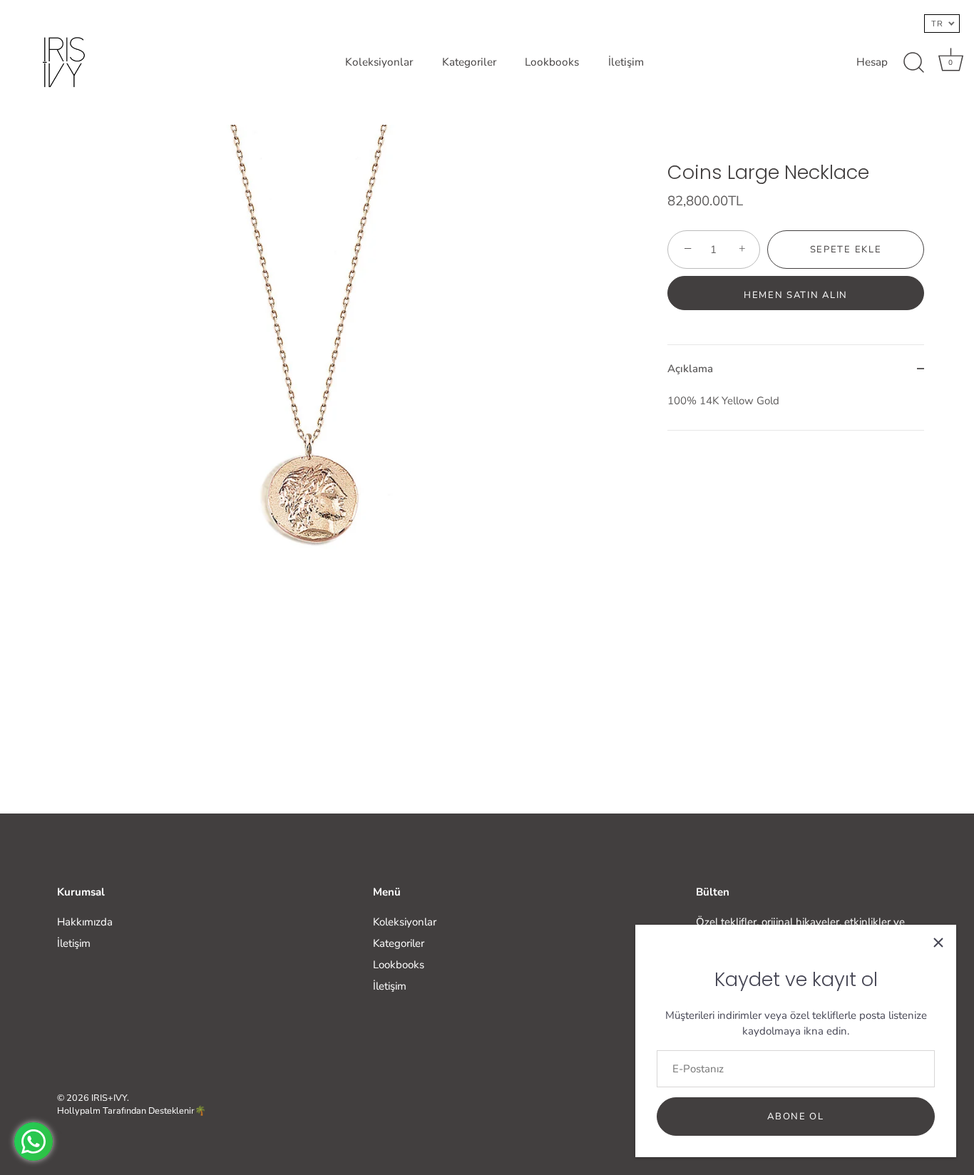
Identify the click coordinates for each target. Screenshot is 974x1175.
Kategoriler (469, 62)
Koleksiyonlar (379, 62)
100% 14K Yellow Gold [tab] (723, 401)
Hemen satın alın (796, 295)
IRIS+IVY (109, 1098)
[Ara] (913, 62)
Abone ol (795, 1116)
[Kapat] (938, 942)
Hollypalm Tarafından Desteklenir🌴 (131, 1110)
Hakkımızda (85, 922)
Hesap (872, 62)
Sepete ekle (846, 249)
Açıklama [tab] (690, 368)
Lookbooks (552, 62)
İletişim (626, 62)
